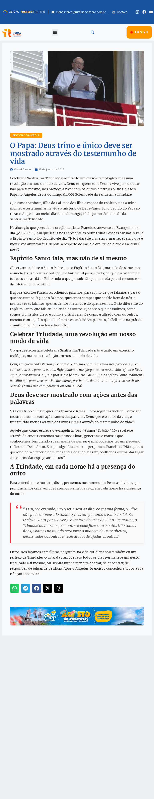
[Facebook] (144, 12)
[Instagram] (137, 12)
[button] (55, 32)
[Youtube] (151, 12)
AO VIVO (141, 32)
